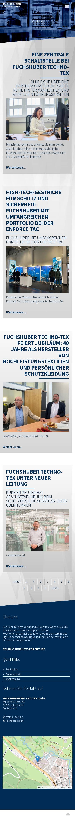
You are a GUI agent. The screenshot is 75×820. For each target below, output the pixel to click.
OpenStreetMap (54, 787)
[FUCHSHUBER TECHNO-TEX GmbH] (37, 758)
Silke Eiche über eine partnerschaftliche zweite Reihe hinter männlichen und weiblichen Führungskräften (40, 88)
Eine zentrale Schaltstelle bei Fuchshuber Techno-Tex (41, 64)
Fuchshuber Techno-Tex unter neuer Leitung (34, 477)
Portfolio (11, 669)
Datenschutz (13, 674)
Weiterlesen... (16, 167)
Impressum (12, 679)
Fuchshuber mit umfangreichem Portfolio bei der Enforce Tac (36, 240)
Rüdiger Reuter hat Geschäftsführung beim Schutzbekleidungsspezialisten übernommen (37, 499)
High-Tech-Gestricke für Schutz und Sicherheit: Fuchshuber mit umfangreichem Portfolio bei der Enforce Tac (33, 211)
